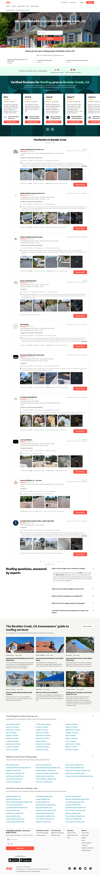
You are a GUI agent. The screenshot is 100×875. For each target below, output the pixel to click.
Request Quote (80, 184)
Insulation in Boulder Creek (13, 782)
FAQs (68, 838)
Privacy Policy (27, 867)
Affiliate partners (86, 850)
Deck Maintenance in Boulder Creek (46, 805)
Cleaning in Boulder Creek (13, 816)
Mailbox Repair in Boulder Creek (45, 813)
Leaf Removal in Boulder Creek (14, 813)
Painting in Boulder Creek (43, 802)
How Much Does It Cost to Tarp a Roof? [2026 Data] (79, 659)
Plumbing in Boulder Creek (13, 796)
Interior (8, 6)
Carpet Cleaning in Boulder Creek (15, 819)
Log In (82, 2)
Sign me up (20, 848)
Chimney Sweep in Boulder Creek (45, 776)
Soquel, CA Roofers (41, 741)
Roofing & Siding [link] (10, 10)
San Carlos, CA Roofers (72, 749)
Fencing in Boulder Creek (43, 799)
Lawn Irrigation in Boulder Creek (45, 819)
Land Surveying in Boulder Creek (15, 822)
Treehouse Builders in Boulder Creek (46, 779)
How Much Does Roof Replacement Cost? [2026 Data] (20, 659)
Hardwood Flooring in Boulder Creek (76, 807)
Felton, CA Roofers (11, 733)
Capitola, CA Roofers (71, 724)
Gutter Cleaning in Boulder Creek (75, 767)
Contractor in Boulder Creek (43, 765)
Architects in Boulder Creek (73, 805)
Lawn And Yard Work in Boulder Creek (16, 807)
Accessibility (20, 869)
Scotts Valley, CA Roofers (13, 730)
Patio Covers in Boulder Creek (44, 782)
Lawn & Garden (21, 6)
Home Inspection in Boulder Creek (75, 822)
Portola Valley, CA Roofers (43, 735)
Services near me (41, 835)
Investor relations (86, 843)
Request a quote (11, 122)
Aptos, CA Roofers (71, 735)
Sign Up (90, 2)
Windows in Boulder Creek (73, 813)
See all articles (87, 626)
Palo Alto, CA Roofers (42, 749)
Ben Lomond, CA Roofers (13, 724)
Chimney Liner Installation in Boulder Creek (78, 770)
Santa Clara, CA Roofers (42, 747)
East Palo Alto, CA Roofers (73, 744)
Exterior (14, 6)
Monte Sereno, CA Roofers (13, 744)
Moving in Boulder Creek (13, 810)
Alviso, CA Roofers (71, 741)
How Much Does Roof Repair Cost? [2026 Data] (49, 659)
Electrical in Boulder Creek (13, 799)
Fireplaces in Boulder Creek (43, 822)
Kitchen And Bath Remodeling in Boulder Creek (19, 802)
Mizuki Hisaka (10, 655)
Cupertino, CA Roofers (12, 738)
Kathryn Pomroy (70, 689)
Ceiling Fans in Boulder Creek (74, 819)
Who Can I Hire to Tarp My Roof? (47, 692)
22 (59, 561)
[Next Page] (63, 562)
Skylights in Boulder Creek (13, 770)
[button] (26, 174)
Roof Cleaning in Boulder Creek (14, 776)
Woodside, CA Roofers (72, 733)
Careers (84, 838)
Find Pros (50, 39)
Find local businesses (42, 833)
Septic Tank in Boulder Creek (44, 807)
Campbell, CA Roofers (42, 730)
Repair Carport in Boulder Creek (74, 765)
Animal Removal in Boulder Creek (75, 773)
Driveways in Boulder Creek (73, 796)
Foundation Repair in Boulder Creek (46, 810)
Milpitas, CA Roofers (71, 747)
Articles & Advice (34, 6)
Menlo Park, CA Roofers (42, 738)
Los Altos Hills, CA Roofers (43, 724)
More (27, 6)
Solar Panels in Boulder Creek (14, 779)
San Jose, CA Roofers (12, 749)
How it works (85, 833)
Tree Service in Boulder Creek (14, 805)
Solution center (71, 833)
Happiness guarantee (87, 848)
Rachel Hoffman (10, 689)
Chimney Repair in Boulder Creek (15, 773)
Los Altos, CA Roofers (42, 727)
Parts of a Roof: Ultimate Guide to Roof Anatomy (19, 693)
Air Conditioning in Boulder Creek (75, 802)
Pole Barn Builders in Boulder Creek (46, 770)
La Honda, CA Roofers (12, 741)
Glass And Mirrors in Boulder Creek (75, 810)
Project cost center (72, 835)
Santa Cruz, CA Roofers (12, 727)
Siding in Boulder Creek (12, 765)
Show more (84, 166)
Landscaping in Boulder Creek (44, 796)
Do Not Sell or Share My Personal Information (38, 869)
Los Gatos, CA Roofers (12, 747)
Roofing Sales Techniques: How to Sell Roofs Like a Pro (79, 693)
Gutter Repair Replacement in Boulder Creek (18, 767)
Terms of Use (19, 867)
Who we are (85, 835)
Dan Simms (69, 655)
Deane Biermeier (40, 655)
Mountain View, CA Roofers (43, 744)
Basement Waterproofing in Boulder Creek (77, 799)
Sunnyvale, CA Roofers (42, 733)
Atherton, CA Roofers (72, 738)
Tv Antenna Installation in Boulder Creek (47, 773)
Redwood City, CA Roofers (73, 730)
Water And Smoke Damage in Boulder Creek (48, 767)
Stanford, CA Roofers (72, 727)
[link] (5, 117)
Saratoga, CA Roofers (12, 735)
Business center (55, 835)
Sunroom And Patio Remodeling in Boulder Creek (79, 776)
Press (83, 840)
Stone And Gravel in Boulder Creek (75, 816)
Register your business (57, 833)
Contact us (85, 845)
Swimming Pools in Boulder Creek (45, 816)
